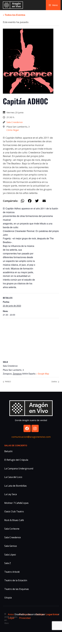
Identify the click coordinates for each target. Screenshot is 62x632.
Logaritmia (52, 614)
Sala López (10, 554)
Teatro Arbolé (12, 571)
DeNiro (54, 381)
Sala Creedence (14, 122)
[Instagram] (35, 428)
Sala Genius (10, 546)
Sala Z (7, 563)
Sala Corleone (11, 528)
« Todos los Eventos (14, 14)
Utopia (8, 597)
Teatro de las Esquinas (16, 589)
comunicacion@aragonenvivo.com (31, 436)
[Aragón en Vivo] (13, 5)
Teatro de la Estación (15, 580)
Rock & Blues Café (14, 520)
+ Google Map (42, 373)
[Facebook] (27, 428)
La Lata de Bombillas (15, 485)
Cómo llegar (12, 129)
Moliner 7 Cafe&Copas (16, 503)
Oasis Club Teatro (14, 511)
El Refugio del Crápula (16, 459)
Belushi (8, 451)
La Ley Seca (10, 494)
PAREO (7, 381)
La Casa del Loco (13, 477)
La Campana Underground (18, 468)
